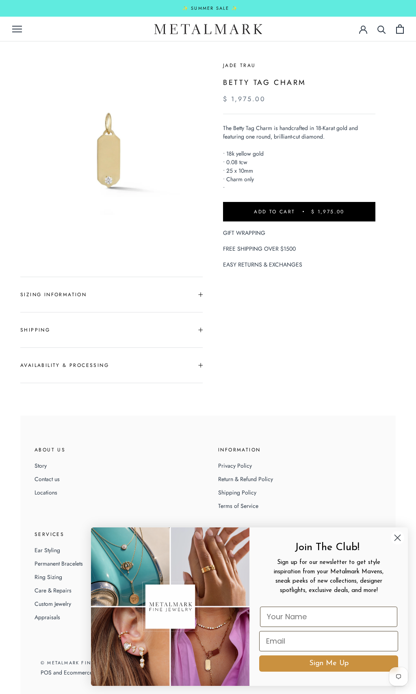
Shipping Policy (237, 492)
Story (41, 466)
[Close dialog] (397, 538)
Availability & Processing (64, 365)
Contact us (47, 479)
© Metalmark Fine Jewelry (81, 662)
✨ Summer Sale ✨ (210, 8)
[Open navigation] (17, 28)
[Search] (381, 29)
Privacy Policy (235, 466)
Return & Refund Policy (245, 479)
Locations (46, 492)
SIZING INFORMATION (53, 294)
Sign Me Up (329, 663)
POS (46, 672)
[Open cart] (400, 29)
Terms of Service (238, 506)
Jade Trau (239, 65)
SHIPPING (35, 330)
